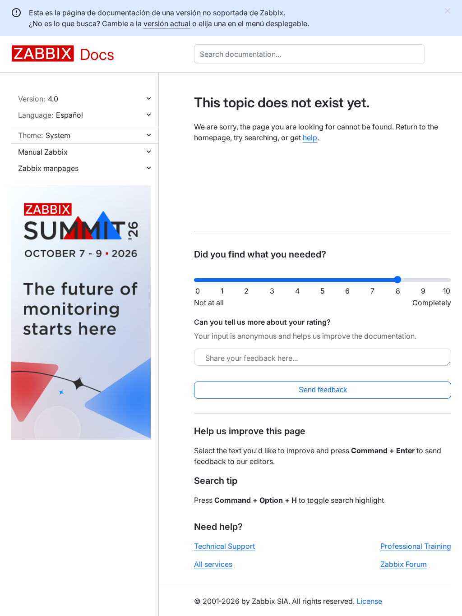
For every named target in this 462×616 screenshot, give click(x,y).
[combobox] (311, 54)
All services (213, 564)
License (369, 601)
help (310, 137)
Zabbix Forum (403, 564)
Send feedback (323, 390)
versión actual (166, 23)
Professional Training (415, 546)
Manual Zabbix (43, 151)
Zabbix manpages (48, 168)
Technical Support (224, 546)
